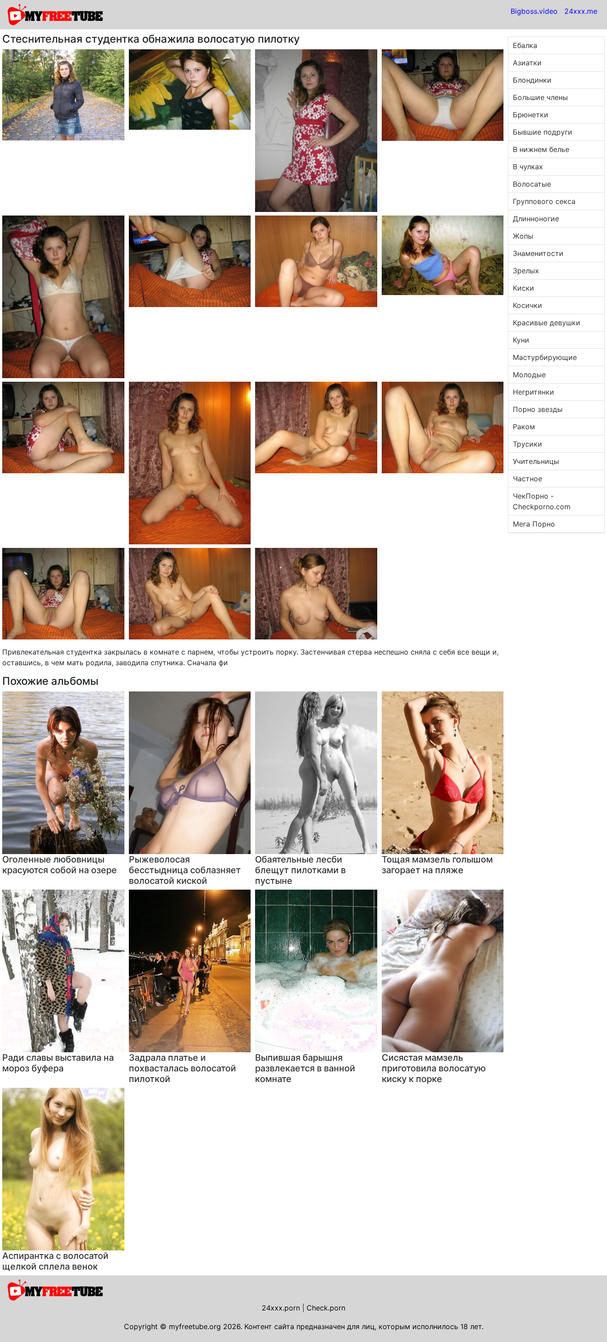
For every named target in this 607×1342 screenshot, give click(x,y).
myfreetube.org (195, 1326)
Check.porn (326, 1307)
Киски (523, 288)
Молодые (529, 374)
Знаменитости (538, 253)
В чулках (528, 166)
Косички (527, 305)
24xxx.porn (281, 1307)
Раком (524, 426)
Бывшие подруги (542, 132)
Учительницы (536, 461)
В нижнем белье (541, 149)
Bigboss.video (534, 11)
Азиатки (527, 62)
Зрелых (526, 270)
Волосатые (532, 184)
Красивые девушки (546, 322)
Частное (527, 478)
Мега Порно (534, 523)
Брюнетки (530, 114)
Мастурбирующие (545, 357)
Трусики (527, 443)
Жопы (523, 236)
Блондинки (532, 80)
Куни (521, 340)
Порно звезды (538, 409)
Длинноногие (536, 218)
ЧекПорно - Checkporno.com (542, 501)
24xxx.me (580, 11)
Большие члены (540, 97)
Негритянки (533, 391)
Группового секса (544, 201)
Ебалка (525, 45)
